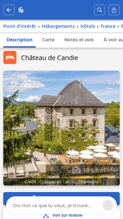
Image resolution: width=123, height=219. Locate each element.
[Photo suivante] (64, 170)
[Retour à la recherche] (9, 10)
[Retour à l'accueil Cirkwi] (21, 10)
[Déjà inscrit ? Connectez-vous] (114, 10)
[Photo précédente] (52, 170)
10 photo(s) (99, 169)
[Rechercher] (99, 10)
